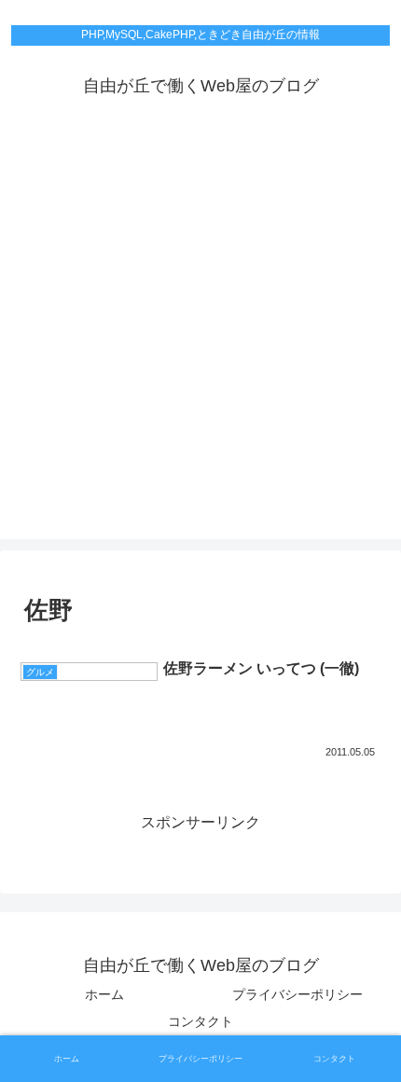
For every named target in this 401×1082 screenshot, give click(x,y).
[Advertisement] (200, 338)
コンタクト (200, 1021)
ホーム (104, 994)
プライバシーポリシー (297, 994)
